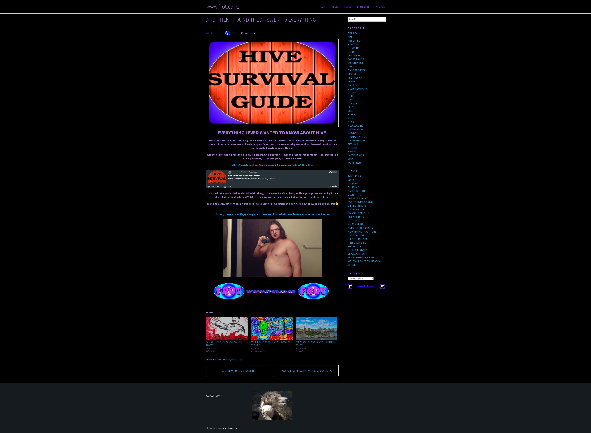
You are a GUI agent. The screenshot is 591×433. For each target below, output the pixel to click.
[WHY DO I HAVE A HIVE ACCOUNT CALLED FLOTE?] (227, 329)
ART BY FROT (355, 40)
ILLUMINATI (354, 103)
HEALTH (352, 96)
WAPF (351, 158)
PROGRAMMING (356, 140)
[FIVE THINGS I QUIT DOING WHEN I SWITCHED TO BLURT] (271, 329)
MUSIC (351, 121)
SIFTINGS (353, 144)
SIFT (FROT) (354, 246)
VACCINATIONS (356, 155)
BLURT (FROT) (355, 194)
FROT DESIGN (355, 77)
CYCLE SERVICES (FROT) (360, 202)
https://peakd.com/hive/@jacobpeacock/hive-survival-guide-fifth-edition (272, 165)
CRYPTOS (353, 66)
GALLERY (352, 85)
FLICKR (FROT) (356, 216)
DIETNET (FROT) (357, 205)
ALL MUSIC (353, 187)
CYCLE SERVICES (356, 70)
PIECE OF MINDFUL (358, 239)
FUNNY (351, 81)
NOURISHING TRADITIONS (362, 231)
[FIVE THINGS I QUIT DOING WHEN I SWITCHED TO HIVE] (316, 329)
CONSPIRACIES (356, 59)
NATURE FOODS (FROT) (360, 227)
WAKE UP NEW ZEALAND (361, 257)
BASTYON (353, 44)
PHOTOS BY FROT (357, 136)
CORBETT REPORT (358, 198)
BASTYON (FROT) (357, 190)
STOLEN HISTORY (357, 250)
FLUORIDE (353, 73)
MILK (350, 118)
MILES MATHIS (355, 224)
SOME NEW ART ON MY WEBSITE (239, 370)
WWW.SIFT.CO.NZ (214, 395)
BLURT (351, 51)
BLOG (335, 6)
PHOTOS (380, 6)
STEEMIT (353, 147)
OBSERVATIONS (356, 129)
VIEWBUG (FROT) (357, 253)
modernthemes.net (229, 428)
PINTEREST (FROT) (358, 242)
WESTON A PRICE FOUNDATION (364, 261)
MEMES (347, 6)
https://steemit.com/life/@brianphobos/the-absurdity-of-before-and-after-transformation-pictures (272, 214)
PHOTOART (363, 6)
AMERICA (353, 33)
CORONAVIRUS (356, 62)
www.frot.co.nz (223, 6)
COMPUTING (215, 27)
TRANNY (352, 151)
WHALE (352, 264)
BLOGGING (353, 48)
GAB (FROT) (354, 220)
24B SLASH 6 (354, 176)
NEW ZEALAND (355, 125)
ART (323, 6)
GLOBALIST (354, 92)
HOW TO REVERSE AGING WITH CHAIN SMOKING (306, 370)
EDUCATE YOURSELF (358, 213)
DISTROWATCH (356, 209)
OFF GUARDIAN (356, 235)
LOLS (350, 110)
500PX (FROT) (355, 179)
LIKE (211, 33)
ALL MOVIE (353, 183)
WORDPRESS (355, 162)
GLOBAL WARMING (358, 88)
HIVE (212, 30)
